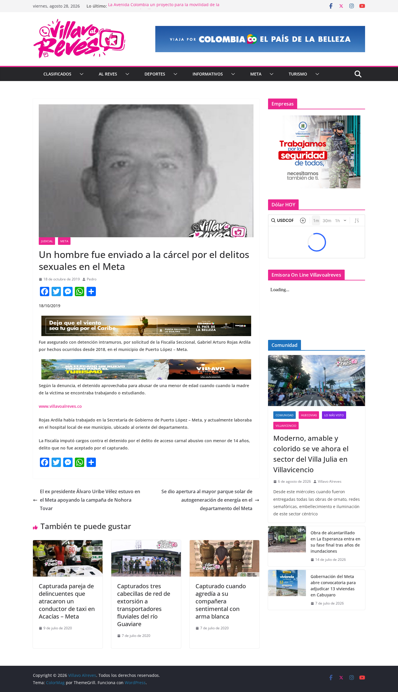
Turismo (298, 74)
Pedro (91, 279)
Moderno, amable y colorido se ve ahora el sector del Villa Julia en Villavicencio (310, 453)
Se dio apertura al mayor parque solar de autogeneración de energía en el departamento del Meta (206, 500)
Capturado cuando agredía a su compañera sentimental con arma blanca (221, 601)
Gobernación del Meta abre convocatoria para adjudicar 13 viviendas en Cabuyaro (333, 586)
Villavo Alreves (329, 481)
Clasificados (57, 74)
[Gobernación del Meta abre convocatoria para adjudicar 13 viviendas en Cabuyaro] (287, 590)
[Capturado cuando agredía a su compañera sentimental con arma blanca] (224, 544)
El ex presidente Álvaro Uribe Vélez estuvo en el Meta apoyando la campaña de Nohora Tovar (90, 500)
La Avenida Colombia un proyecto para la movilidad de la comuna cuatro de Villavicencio (163, 9)
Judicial (47, 241)
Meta (255, 74)
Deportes (155, 74)
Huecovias (309, 415)
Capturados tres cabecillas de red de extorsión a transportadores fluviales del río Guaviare (143, 605)
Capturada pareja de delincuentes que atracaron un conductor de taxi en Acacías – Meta (67, 601)
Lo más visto (334, 415)
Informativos (208, 74)
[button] (80, 74)
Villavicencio (286, 426)
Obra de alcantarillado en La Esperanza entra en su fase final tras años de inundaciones (335, 542)
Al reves (108, 74)
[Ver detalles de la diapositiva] (260, 39)
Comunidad (284, 415)
